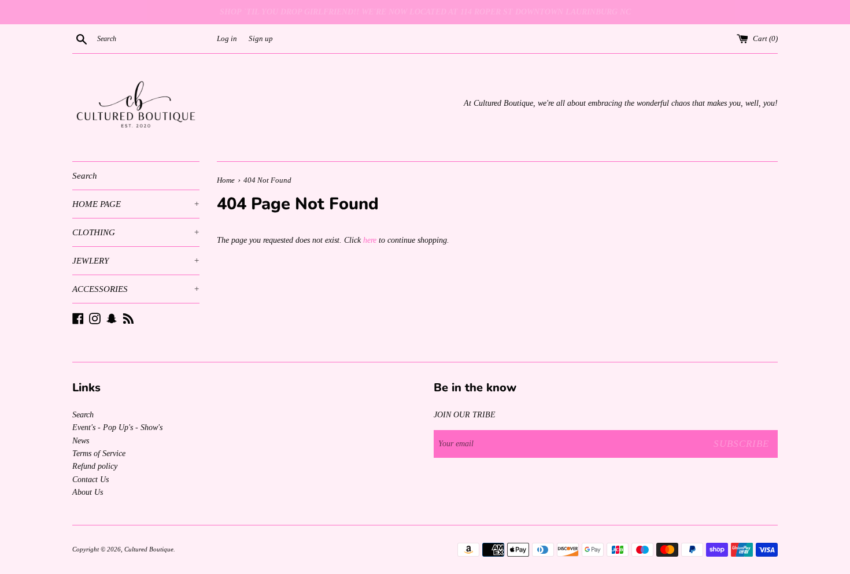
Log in (227, 39)
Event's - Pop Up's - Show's (117, 427)
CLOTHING (135, 232)
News (80, 440)
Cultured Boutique (148, 549)
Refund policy (94, 466)
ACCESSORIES (135, 289)
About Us (87, 492)
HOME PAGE (135, 204)
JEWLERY (135, 260)
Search (84, 175)
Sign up (261, 39)
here (369, 240)
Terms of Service (98, 453)
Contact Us (90, 479)
